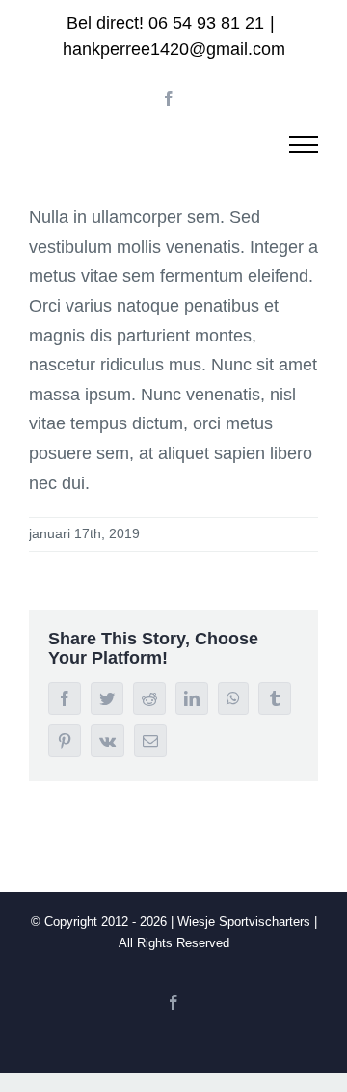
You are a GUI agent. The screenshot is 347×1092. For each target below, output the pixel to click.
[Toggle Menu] (304, 144)
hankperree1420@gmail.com (174, 49)
